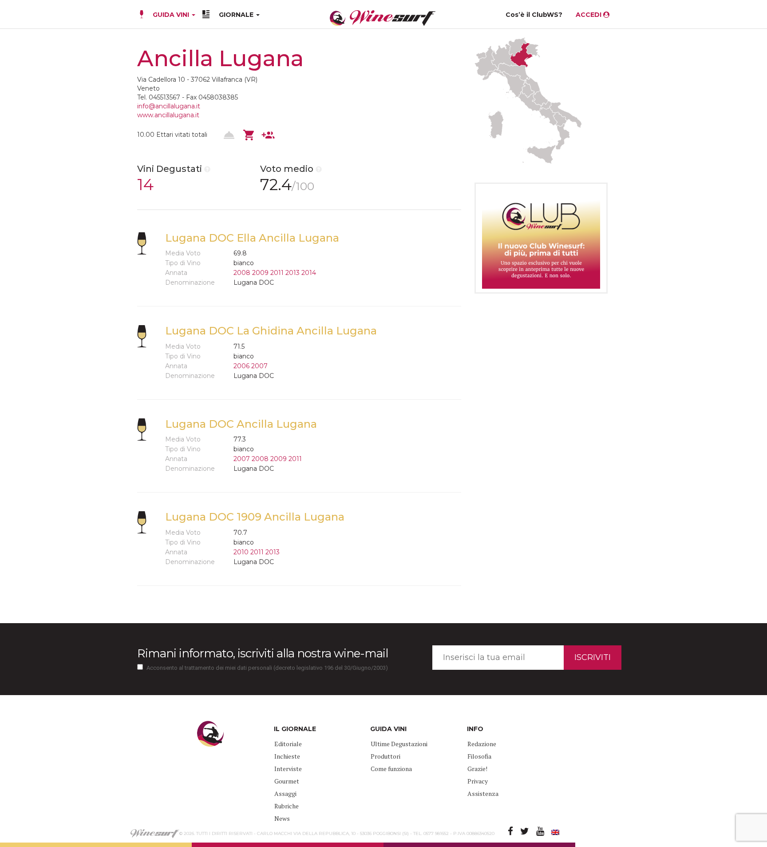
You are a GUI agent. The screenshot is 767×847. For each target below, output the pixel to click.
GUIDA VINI (171, 15)
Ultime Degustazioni (399, 744)
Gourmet (286, 781)
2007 (259, 366)
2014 (308, 273)
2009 (260, 273)
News (282, 818)
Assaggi (285, 793)
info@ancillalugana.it (168, 106)
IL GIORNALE (295, 729)
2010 (241, 552)
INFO (475, 729)
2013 (292, 273)
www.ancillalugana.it (168, 115)
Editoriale (288, 744)
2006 (241, 366)
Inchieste (287, 756)
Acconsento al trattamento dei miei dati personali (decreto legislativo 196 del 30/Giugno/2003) (267, 667)
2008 (241, 273)
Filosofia (479, 756)
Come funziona (391, 768)
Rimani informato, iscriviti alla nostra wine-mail (262, 653)
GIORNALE (237, 15)
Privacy (477, 781)
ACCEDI (589, 15)
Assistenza (482, 793)
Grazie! (477, 768)
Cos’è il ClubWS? (534, 15)
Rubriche (286, 806)
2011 (277, 273)
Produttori (385, 756)
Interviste (288, 768)
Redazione (481, 744)
